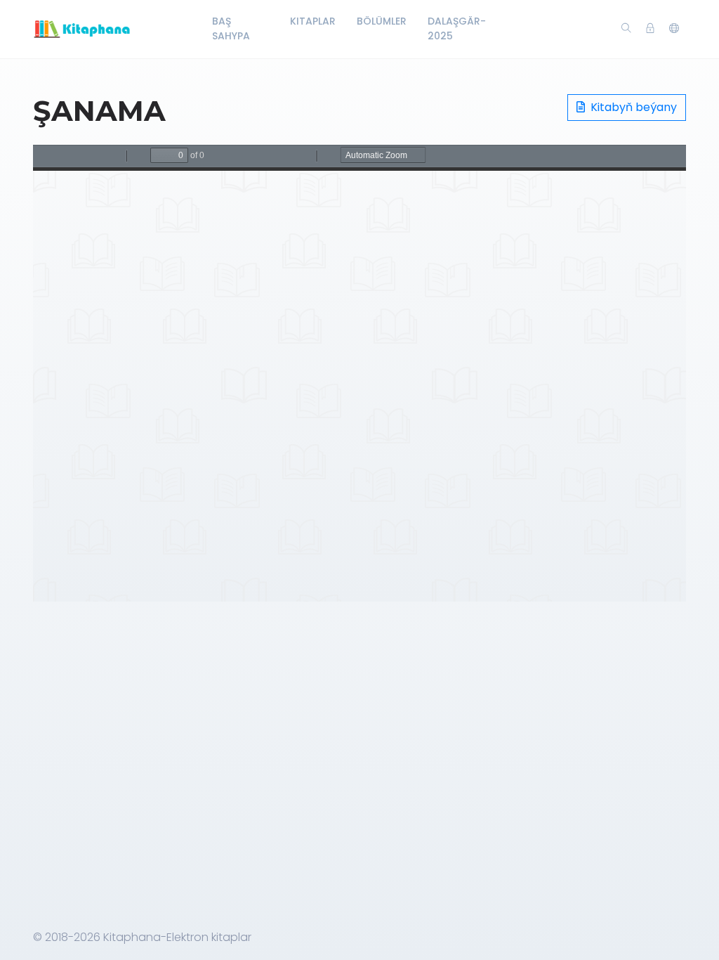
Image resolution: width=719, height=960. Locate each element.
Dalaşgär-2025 (457, 28)
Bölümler (382, 21)
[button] (674, 28)
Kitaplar (313, 21)
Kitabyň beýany (632, 107)
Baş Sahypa (231, 28)
